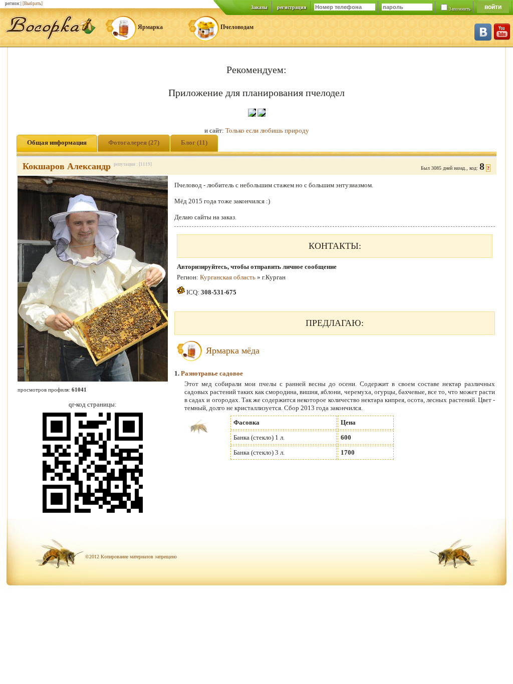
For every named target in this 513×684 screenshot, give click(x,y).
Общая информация (57, 142)
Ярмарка (150, 27)
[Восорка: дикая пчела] (50, 38)
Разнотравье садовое (212, 373)
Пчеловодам (236, 27)
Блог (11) (194, 142)
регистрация (291, 7)
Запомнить (459, 9)
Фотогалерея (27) (133, 142)
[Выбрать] (33, 3)
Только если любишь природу (267, 130)
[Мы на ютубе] (501, 38)
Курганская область (227, 277)
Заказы (259, 7)
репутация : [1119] (133, 164)
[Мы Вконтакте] (482, 38)
